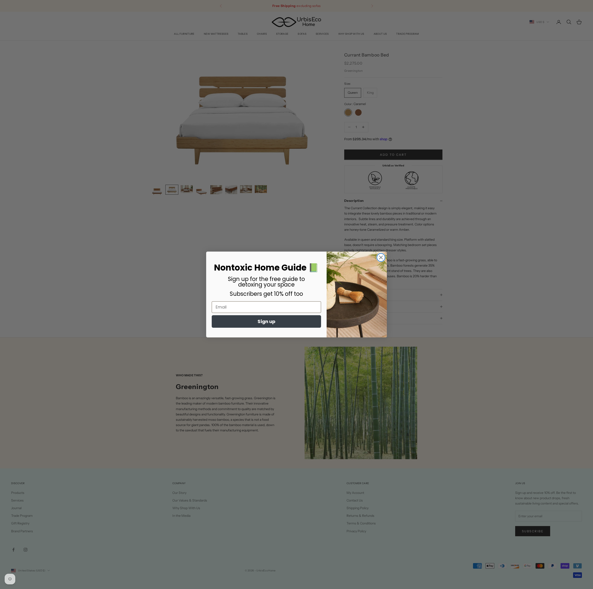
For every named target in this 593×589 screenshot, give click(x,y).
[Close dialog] (381, 257)
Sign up (266, 321)
